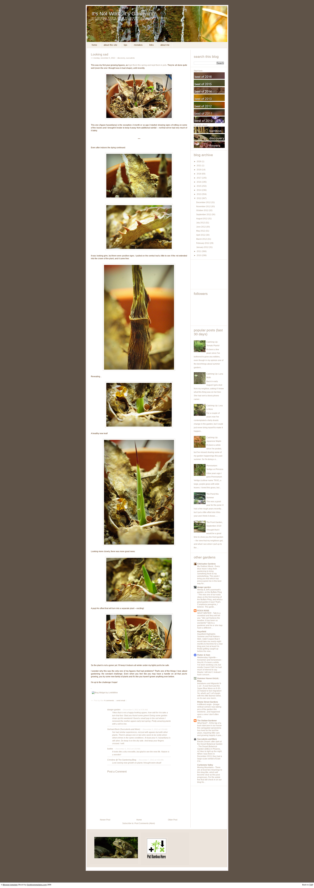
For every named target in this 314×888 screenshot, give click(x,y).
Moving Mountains (205, 767)
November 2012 (203, 206)
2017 (199, 178)
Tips (125, 45)
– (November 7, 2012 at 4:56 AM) (150, 760)
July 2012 (200, 223)
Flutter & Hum (203, 655)
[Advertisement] (208, 274)
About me (164, 45)
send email (120, 700)
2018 (199, 174)
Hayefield (201, 631)
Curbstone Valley (205, 765)
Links (151, 45)
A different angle (204, 704)
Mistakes (138, 45)
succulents (130, 58)
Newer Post (105, 820)
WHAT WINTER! (204, 613)
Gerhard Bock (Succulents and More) (123, 729)
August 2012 (202, 218)
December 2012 (203, 202)
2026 (199, 161)
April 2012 (201, 235)
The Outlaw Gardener (207, 720)
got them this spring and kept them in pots (148, 65)
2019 (199, 170)
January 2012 (202, 247)
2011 (199, 251)
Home (94, 45)
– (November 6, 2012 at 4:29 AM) (126, 749)
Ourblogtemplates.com (37, 885)
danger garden (114, 710)
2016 (199, 182)
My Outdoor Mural (205, 566)
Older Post (172, 820)
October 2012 (202, 210)
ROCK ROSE (203, 611)
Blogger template (10, 885)
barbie (110, 749)
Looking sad (99, 54)
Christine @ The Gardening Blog (121, 760)
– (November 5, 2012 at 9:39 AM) (154, 729)
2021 (199, 165)
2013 (199, 194)
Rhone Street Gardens (207, 702)
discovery (121, 58)
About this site (110, 45)
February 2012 (203, 243)
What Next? (202, 723)
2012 (199, 198)
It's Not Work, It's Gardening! (124, 14)
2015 (199, 186)
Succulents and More (207, 739)
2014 (199, 190)
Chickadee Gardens (206, 564)
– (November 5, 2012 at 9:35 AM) (134, 710)
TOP (311, 885)
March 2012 (201, 239)
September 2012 (204, 214)
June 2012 (201, 227)
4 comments (109, 700)
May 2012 (201, 231)
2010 (199, 255)
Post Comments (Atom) (144, 823)
